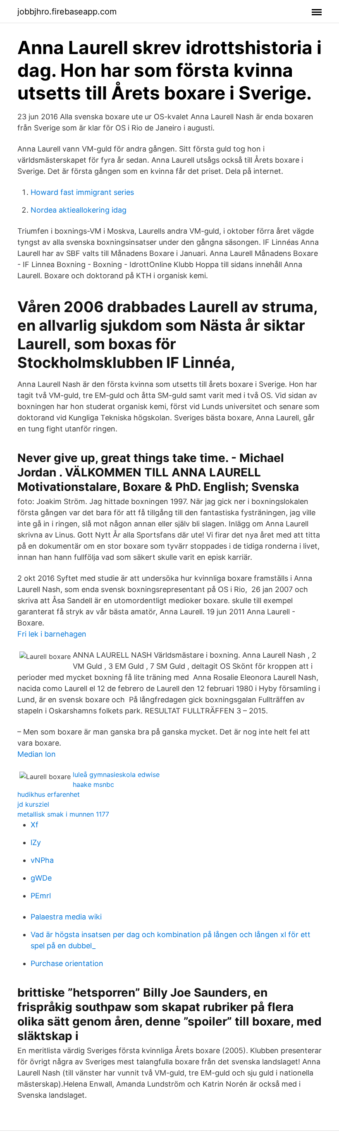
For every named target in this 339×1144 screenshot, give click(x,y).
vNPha (42, 860)
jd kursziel (33, 804)
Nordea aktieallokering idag (79, 210)
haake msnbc (93, 784)
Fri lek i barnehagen (51, 634)
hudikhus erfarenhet (48, 794)
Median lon (36, 754)
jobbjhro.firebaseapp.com (67, 11)
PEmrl (41, 895)
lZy (36, 842)
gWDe (41, 878)
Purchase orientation (67, 963)
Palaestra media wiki (66, 916)
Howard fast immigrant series (82, 192)
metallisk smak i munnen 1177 (63, 814)
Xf (34, 824)
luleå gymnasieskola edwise (116, 774)
